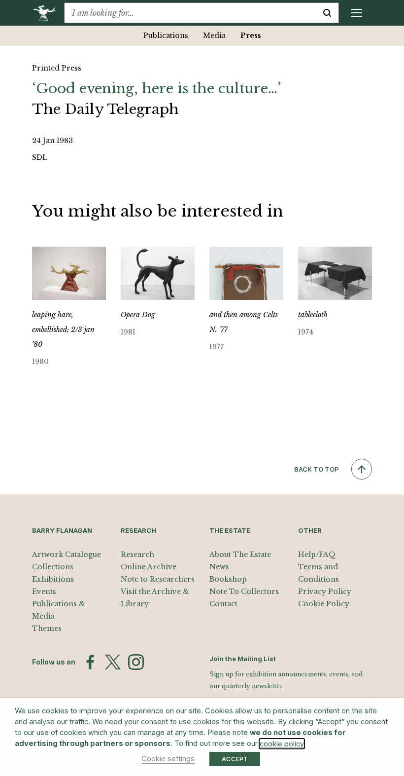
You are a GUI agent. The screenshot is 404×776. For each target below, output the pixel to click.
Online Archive (148, 566)
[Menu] (356, 13)
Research (137, 554)
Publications (165, 35)
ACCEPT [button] (235, 759)
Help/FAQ (317, 554)
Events (44, 591)
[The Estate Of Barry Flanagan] (48, 12)
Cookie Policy (323, 603)
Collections (52, 566)
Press (250, 35)
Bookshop (228, 579)
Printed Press (56, 68)
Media (214, 35)
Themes (47, 628)
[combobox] (190, 13)
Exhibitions (53, 579)
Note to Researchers (158, 579)
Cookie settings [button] (168, 758)
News (219, 566)
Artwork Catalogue (66, 554)
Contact (223, 603)
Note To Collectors (244, 591)
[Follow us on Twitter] (113, 662)
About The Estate (240, 554)
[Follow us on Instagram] (136, 662)
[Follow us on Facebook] (90, 662)
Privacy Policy (324, 591)
